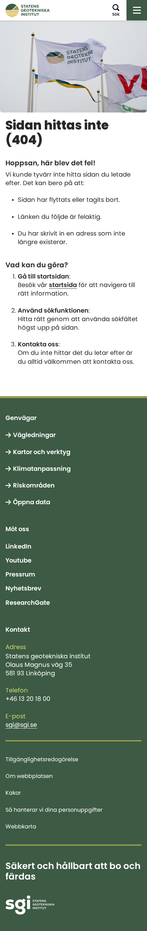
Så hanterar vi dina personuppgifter (54, 809)
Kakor (13, 792)
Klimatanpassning (42, 469)
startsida (63, 285)
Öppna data (31, 502)
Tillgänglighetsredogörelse (41, 759)
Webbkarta (20, 826)
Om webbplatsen (29, 776)
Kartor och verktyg (41, 452)
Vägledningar (34, 435)
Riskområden (34, 485)
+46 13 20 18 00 (27, 699)
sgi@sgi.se (21, 725)
